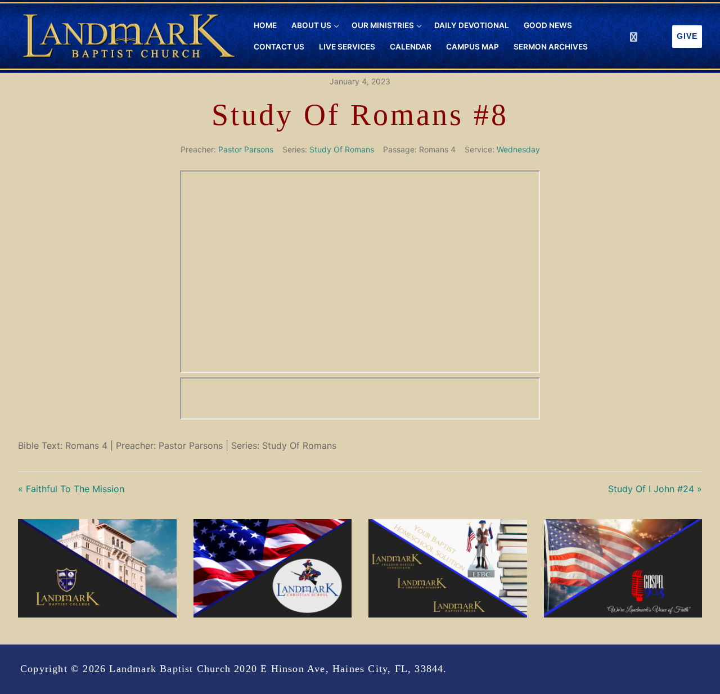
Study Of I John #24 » (655, 488)
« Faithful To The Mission (71, 488)
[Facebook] (633, 37)
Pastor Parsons (245, 149)
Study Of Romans (341, 149)
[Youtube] (654, 37)
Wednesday (518, 149)
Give (687, 36)
